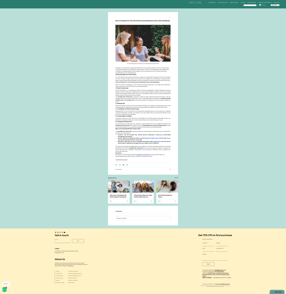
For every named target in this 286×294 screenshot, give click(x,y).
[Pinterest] (62, 232)
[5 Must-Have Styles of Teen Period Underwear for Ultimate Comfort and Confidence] (143, 186)
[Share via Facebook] (116, 164)
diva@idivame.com (59, 252)
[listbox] (275, 5)
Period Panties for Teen (121, 159)
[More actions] (170, 17)
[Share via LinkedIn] (123, 164)
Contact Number (219, 248)
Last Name (218, 242)
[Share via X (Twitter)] (120, 164)
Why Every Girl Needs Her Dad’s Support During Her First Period (118, 196)
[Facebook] (60, 232)
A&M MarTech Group (225, 284)
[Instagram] (58, 232)
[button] (275, 5)
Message (204, 254)
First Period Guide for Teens (165, 196)
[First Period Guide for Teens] (167, 186)
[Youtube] (64, 232)
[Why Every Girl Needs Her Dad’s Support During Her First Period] (119, 186)
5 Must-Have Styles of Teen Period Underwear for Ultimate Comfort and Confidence (143, 196)
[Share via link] (127, 164)
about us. (71, 265)
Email (56, 239)
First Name (205, 242)
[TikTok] (55, 232)
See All (176, 177)
